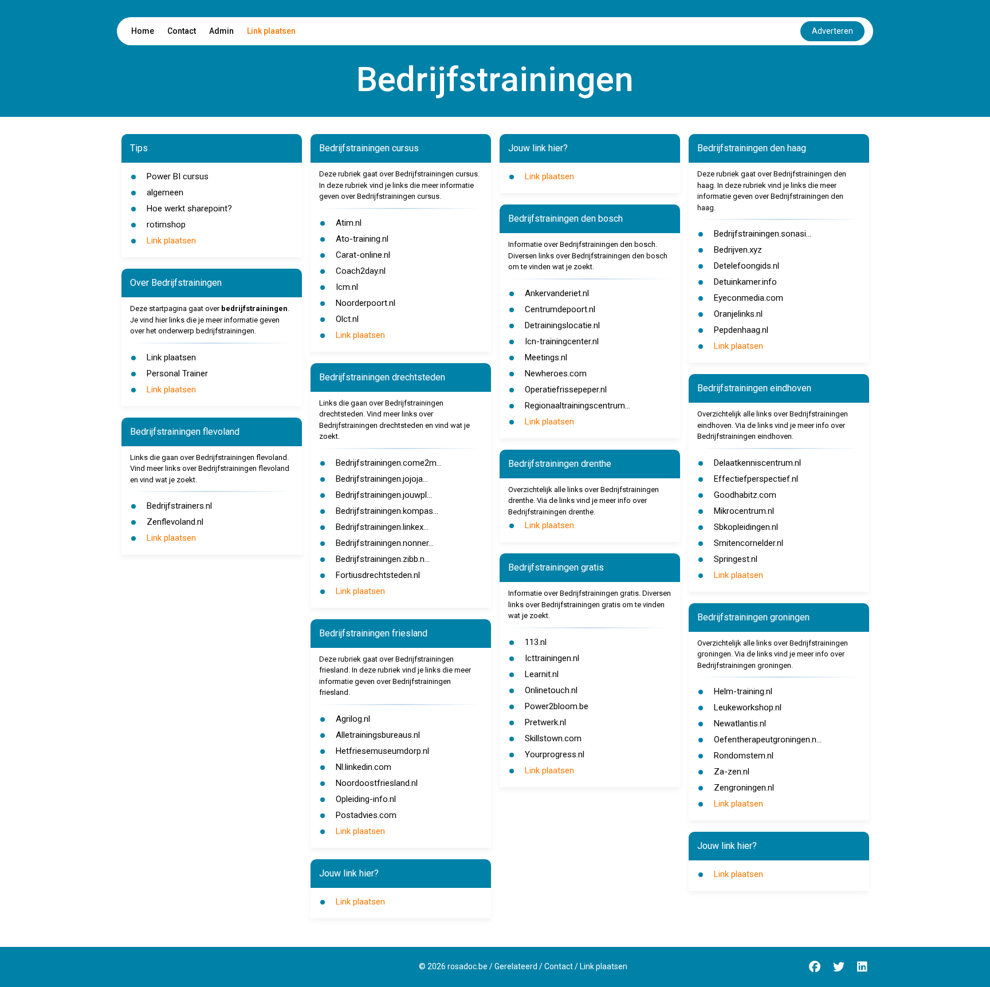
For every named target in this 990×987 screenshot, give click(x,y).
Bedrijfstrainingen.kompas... (387, 511)
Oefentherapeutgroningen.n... (768, 739)
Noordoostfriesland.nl (377, 783)
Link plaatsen (271, 31)
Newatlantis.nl (740, 723)
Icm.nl (347, 287)
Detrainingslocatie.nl (562, 325)
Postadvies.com (366, 815)
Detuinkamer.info (745, 282)
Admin (221, 31)
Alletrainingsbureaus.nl (378, 735)
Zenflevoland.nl (175, 522)
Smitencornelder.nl (748, 543)
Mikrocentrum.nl (744, 511)
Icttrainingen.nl (552, 658)
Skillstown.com (553, 738)
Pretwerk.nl (545, 722)
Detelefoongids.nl (746, 266)
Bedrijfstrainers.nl (179, 506)
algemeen (165, 192)
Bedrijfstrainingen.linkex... (382, 527)
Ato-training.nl (362, 239)
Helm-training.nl (743, 691)
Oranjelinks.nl (738, 314)
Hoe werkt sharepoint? (189, 208)
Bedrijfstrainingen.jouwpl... (384, 495)
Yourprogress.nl (554, 754)
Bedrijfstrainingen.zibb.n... (383, 559)
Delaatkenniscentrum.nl (757, 463)
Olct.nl (347, 319)
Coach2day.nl (361, 271)
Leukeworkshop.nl (747, 707)
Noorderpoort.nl (365, 303)
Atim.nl (349, 223)
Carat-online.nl (363, 255)
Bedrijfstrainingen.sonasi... (762, 234)
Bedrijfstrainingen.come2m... (389, 463)
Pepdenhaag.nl (741, 330)
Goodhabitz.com (745, 495)
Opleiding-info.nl (366, 799)
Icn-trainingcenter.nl (562, 341)
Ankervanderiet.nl (557, 293)
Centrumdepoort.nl (560, 309)
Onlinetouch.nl (551, 690)
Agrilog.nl (353, 719)
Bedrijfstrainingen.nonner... (385, 543)
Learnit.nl (542, 674)
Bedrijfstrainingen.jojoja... (382, 479)
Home (142, 31)
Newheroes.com (556, 373)
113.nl (536, 642)
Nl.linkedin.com (363, 767)
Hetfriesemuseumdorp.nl (382, 751)
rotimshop (166, 224)
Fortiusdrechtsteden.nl (378, 575)
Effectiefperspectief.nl (756, 479)
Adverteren (832, 31)
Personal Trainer (177, 373)
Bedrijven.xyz (738, 250)
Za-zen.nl (731, 771)
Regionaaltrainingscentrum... (577, 405)
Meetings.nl (546, 357)
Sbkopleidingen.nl (746, 527)
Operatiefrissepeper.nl (566, 389)
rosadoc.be (467, 966)
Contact (181, 31)
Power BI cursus (178, 176)
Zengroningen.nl (744, 787)
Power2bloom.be (556, 706)
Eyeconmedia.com (748, 298)
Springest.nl (735, 559)
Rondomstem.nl (743, 755)
